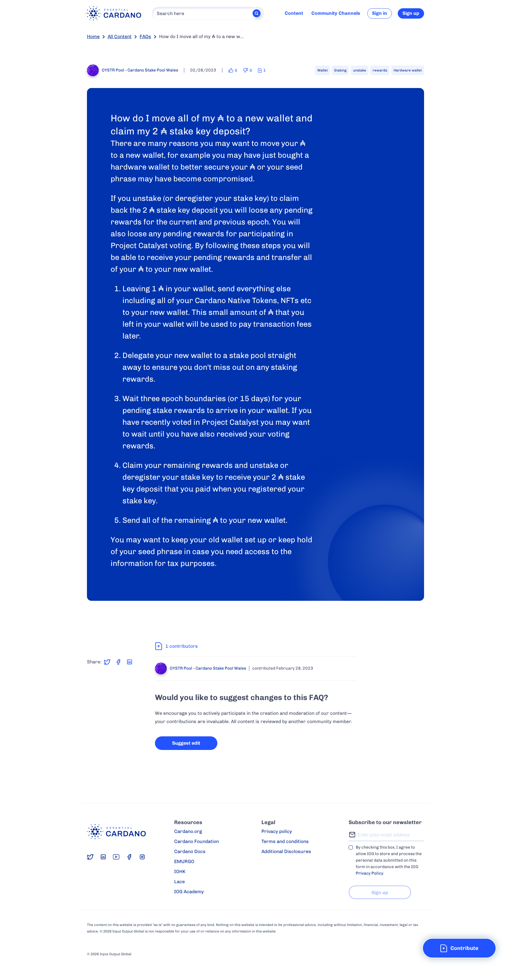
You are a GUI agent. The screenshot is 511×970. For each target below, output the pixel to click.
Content (294, 13)
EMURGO (184, 861)
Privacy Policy (369, 873)
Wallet (322, 70)
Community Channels (335, 13)
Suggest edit (186, 743)
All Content (120, 36)
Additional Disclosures (286, 851)
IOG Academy (189, 891)
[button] (459, 948)
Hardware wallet (408, 70)
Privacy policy (276, 831)
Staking (340, 70)
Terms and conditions (285, 841)
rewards (380, 70)
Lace (179, 881)
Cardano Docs (190, 851)
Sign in (379, 13)
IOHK (179, 871)
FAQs (145, 36)
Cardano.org (188, 831)
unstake (359, 70)
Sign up (410, 13)
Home (93, 36)
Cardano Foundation (196, 841)
